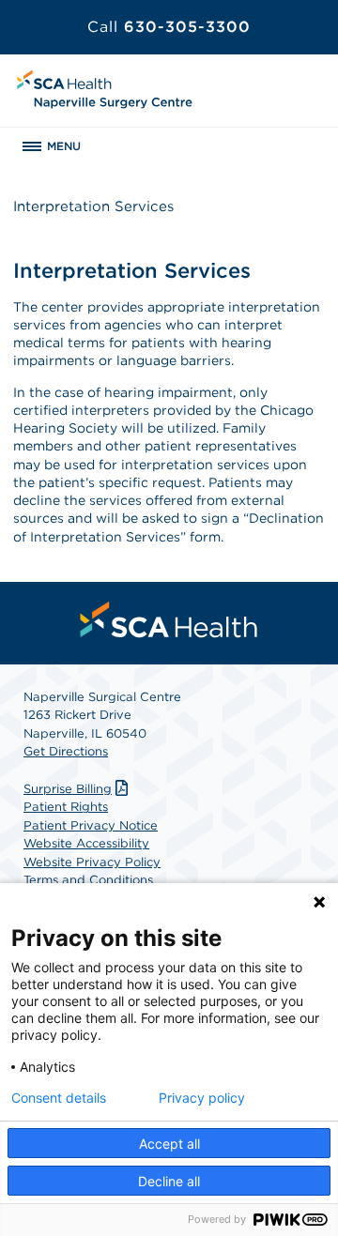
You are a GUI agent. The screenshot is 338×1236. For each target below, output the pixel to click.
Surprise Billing (67, 789)
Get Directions (65, 751)
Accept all (169, 1144)
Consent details (58, 1098)
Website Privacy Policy (92, 862)
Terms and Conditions (88, 880)
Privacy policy (202, 1098)
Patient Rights (65, 807)
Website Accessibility (86, 843)
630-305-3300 (169, 27)
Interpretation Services (93, 206)
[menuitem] (169, 619)
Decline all (169, 1181)
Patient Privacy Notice (90, 825)
